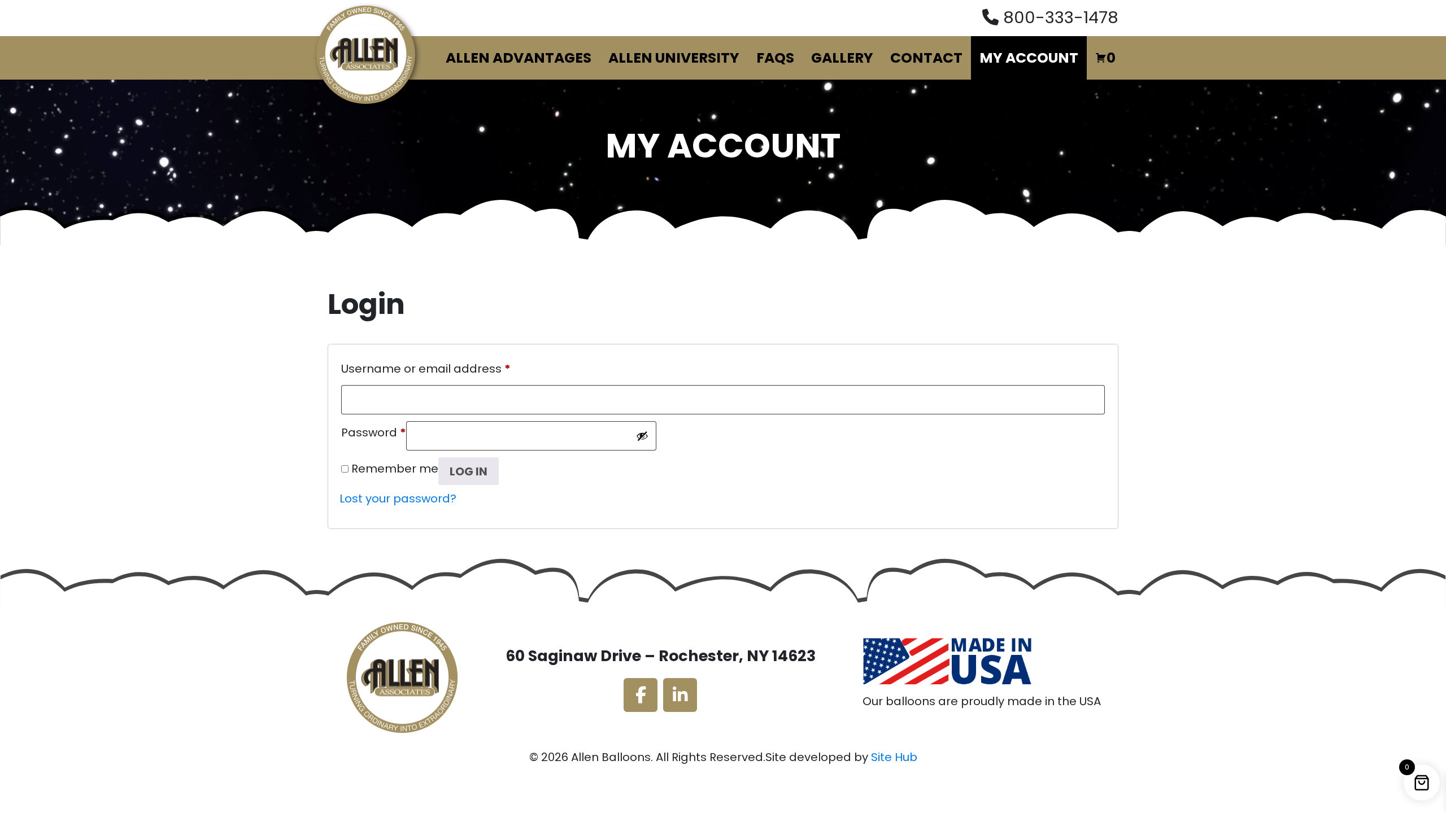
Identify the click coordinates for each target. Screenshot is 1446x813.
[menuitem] (518, 58)
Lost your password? (397, 498)
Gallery (842, 58)
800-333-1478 (1060, 17)
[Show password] (642, 436)
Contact (926, 58)
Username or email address (426, 367)
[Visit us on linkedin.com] (680, 695)
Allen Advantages (518, 58)
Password (373, 430)
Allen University (673, 58)
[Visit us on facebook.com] (640, 695)
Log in (468, 471)
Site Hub (894, 757)
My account (1028, 58)
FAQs (775, 58)
